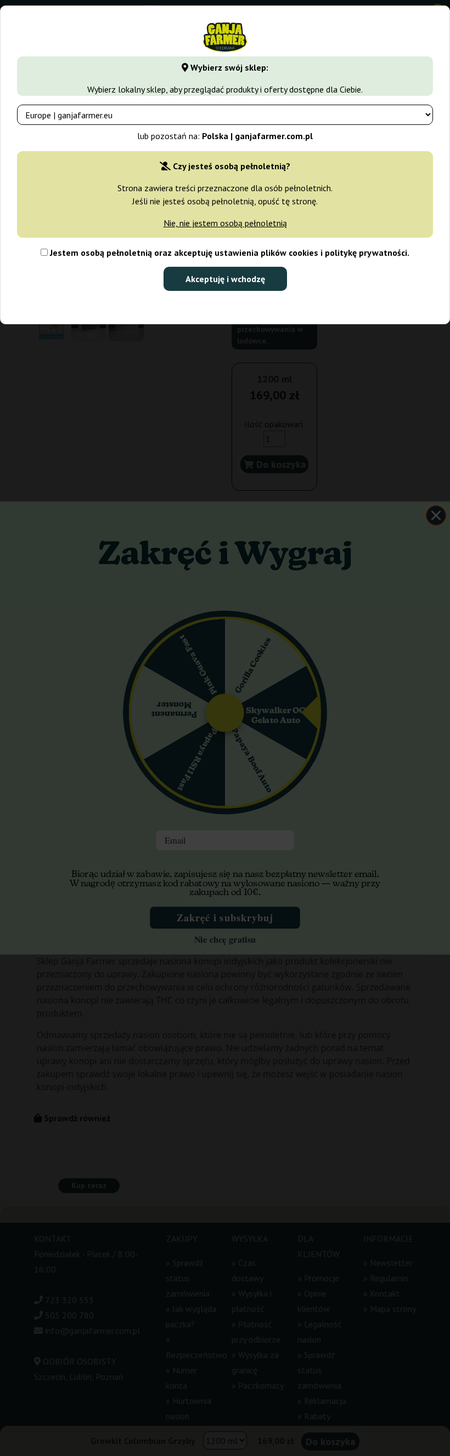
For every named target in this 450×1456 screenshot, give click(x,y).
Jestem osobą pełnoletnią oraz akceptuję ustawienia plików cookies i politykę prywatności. (228, 252)
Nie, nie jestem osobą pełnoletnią (225, 222)
